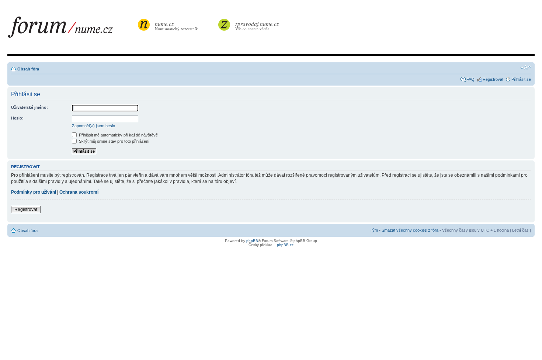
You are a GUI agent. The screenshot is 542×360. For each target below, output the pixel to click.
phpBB (252, 241)
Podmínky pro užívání (33, 192)
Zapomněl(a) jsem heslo (93, 126)
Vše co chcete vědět (257, 25)
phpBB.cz (285, 245)
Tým (374, 230)
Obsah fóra (28, 69)
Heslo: (17, 118)
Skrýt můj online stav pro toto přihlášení (113, 141)
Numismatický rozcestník (176, 25)
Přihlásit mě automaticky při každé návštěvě (118, 135)
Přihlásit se (521, 79)
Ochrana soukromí (78, 192)
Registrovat (493, 79)
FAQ (470, 79)
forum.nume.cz (71, 29)
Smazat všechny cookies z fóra (410, 230)
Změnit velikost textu (525, 67)
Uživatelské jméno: (29, 107)
